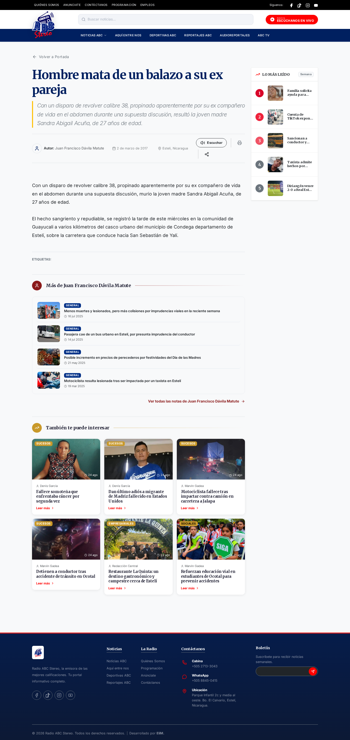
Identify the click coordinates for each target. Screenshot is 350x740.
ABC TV (263, 35)
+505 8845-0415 (204, 680)
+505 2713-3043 (205, 666)
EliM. (160, 733)
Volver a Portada (54, 57)
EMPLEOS (147, 5)
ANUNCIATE (72, 5)
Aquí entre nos (128, 35)
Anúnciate (148, 675)
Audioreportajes (235, 35)
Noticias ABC (92, 35)
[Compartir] (206, 154)
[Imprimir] (239, 142)
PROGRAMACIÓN (124, 5)
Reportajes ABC (198, 35)
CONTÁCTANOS (96, 5)
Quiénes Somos (153, 661)
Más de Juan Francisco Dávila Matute (88, 285)
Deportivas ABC (163, 35)
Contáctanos (150, 682)
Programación (151, 668)
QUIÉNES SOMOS (46, 5)
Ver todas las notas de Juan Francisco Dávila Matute (193, 401)
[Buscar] (83, 19)
